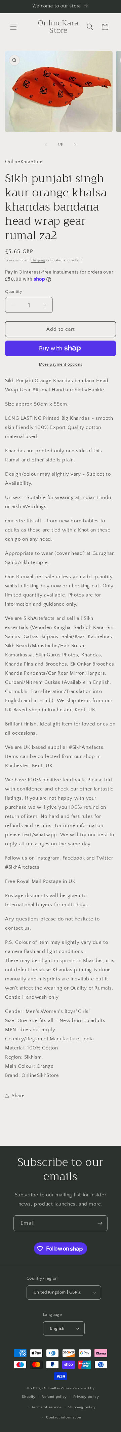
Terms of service (47, 1407)
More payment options (60, 364)
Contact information (63, 1417)
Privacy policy (86, 1397)
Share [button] (18, 1096)
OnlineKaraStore (57, 1388)
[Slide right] (75, 144)
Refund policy (54, 1397)
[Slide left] (45, 144)
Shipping (38, 260)
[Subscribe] (99, 1223)
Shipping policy (82, 1407)
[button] (13, 26)
